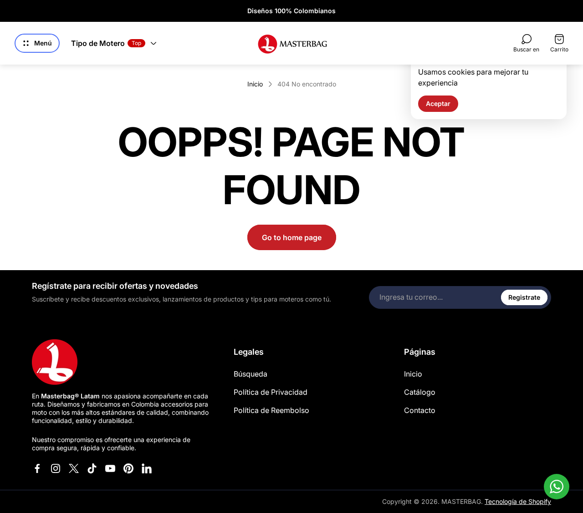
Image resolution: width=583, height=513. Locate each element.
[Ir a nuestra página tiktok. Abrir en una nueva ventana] (92, 468)
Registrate (524, 297)
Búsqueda (250, 373)
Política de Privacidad (270, 392)
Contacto (419, 410)
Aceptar (438, 103)
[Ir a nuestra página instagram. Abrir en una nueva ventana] (55, 468)
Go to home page (292, 237)
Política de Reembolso (271, 410)
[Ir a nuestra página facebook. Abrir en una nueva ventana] (37, 468)
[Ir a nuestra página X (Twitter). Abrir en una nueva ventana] (73, 468)
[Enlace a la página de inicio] (54, 362)
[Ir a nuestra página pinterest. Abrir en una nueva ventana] (128, 468)
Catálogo (419, 392)
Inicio (255, 84)
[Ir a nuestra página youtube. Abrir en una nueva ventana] (110, 468)
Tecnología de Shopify (518, 501)
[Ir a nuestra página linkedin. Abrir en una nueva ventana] (146, 468)
